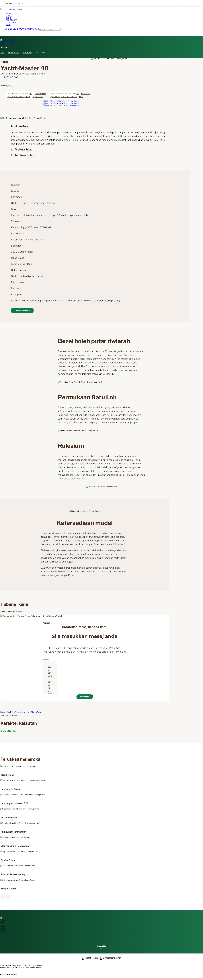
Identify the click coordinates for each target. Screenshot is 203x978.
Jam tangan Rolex (13, 53)
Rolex (2, 53)
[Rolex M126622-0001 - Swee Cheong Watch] (61, 101)
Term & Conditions (7, 968)
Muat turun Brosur (23, 310)
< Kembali (45, 623)
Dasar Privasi (20, 968)
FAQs (8, 25)
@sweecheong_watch (110, 958)
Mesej (46, 659)
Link (40, 766)
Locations (11, 22)
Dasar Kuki (30, 968)
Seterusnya (84, 696)
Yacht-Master (27, 53)
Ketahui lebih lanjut (8, 731)
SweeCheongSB (90, 958)
